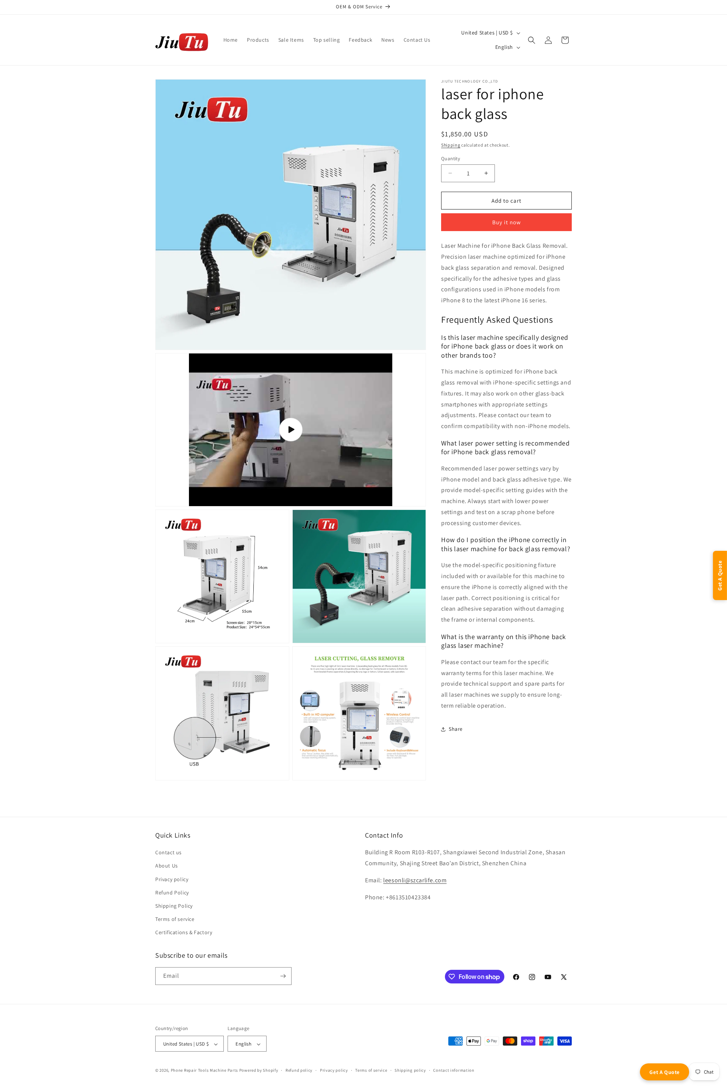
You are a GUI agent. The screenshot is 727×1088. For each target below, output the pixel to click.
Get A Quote (664, 1072)
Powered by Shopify (258, 1070)
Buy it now (506, 222)
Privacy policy (171, 879)
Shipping (450, 145)
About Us (166, 866)
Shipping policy (410, 1070)
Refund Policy (172, 892)
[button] (531, 40)
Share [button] (456, 728)
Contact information (453, 1070)
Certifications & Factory (183, 932)
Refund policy (298, 1070)
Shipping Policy (174, 905)
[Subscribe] (283, 976)
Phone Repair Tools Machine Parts (204, 1070)
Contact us (168, 852)
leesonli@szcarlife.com (414, 880)
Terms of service (175, 919)
